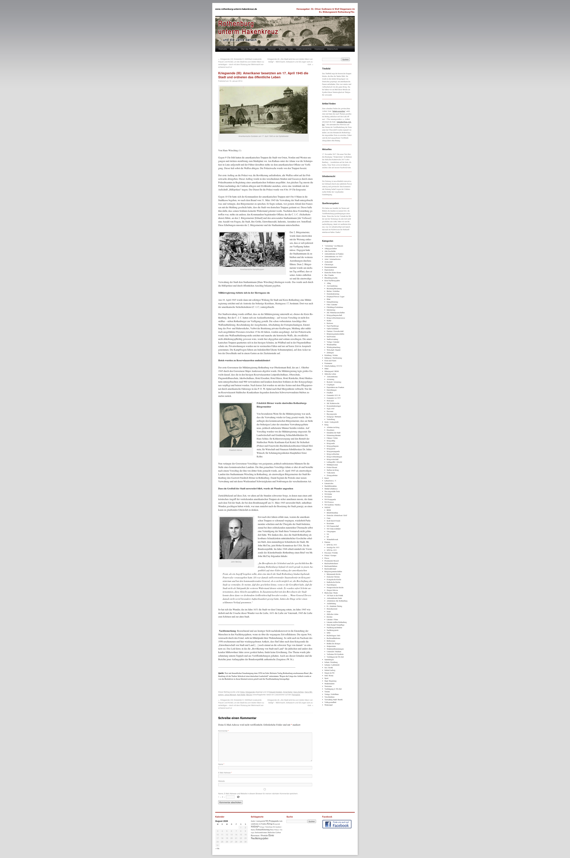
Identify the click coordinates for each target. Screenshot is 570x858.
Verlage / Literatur (333, 342)
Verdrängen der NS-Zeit (335, 657)
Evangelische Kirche (334, 579)
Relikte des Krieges (333, 643)
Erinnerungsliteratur (334, 435)
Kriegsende (250, 692)
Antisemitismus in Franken (333, 254)
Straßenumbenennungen (335, 649)
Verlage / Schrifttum (331, 694)
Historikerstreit (332, 609)
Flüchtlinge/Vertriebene (335, 307)
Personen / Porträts (331, 552)
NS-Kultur (328, 494)
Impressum (319, 48)
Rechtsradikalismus (333, 638)
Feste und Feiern (330, 360)
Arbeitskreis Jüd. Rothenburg (337, 601)
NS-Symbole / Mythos (332, 504)
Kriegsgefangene (333, 446)
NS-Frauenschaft (333, 526)
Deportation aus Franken (335, 387)
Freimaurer (328, 363)
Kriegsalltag (331, 440)
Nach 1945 (330, 408)
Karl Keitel (241, 694)
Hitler (326, 368)
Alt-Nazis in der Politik (335, 595)
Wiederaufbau (332, 344)
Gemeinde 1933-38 (333, 395)
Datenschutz (332, 48)
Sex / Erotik (328, 667)
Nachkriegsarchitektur (334, 627)
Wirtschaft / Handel (333, 350)
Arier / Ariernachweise (332, 259)
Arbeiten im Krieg (333, 427)
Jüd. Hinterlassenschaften (336, 312)
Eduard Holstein (275, 692)
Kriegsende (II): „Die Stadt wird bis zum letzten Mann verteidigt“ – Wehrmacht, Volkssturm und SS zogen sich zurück (290, 62)
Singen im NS (329, 673)
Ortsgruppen (331, 531)
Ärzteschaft (328, 262)
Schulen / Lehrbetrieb (331, 665)
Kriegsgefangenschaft (334, 315)
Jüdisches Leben (330, 374)
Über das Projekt (248, 48)
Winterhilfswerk (332, 539)
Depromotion (329, 270)
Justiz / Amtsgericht (331, 422)
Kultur (329, 320)
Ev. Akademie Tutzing (334, 606)
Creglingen (330, 384)
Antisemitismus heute (334, 598)
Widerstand (328, 705)
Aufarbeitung (331, 603)
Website (221, 781)
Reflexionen (331, 641)
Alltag (329, 283)
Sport (326, 678)
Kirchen (329, 617)
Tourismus (328, 686)
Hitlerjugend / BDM (331, 371)
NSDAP (327, 507)
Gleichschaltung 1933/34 (333, 366)
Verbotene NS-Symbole (335, 654)
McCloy (249, 694)
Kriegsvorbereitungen (334, 456)
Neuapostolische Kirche (335, 587)
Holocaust (330, 400)
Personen (330, 411)
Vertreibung (331, 419)
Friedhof (330, 392)
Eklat (328, 299)
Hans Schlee (298, 692)
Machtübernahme (330, 486)
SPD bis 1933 (332, 550)
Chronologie (328, 264)
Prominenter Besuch (331, 560)
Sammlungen (329, 659)
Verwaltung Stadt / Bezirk (333, 699)
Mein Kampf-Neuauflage (335, 625)
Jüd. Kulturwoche (333, 403)
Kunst (326, 478)
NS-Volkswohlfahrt (334, 528)
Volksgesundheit (330, 702)
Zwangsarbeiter (332, 475)
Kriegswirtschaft (332, 459)
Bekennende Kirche (334, 574)
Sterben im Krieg (333, 470)
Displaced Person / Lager (335, 296)
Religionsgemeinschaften (335, 334)
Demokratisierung (333, 294)
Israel (329, 611)
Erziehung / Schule (331, 355)
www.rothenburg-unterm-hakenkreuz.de (236, 9)
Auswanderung (332, 286)
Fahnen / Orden (332, 438)
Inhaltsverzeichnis (304, 48)
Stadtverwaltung (332, 339)
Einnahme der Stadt (333, 432)
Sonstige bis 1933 (333, 547)
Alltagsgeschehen (330, 248)
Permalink (296, 694)
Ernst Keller (287, 692)
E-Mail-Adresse (225, 772)
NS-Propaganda (330, 499)
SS (328, 536)
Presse (326, 558)
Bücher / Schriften (333, 291)
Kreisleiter (330, 523)
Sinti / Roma (328, 675)
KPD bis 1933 (332, 544)
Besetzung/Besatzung (334, 288)
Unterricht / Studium (334, 651)
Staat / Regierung (330, 681)
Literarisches (328, 483)
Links (290, 48)
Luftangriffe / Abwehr (334, 462)
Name (221, 764)
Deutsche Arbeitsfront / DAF (337, 515)
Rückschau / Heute (331, 593)
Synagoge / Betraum (334, 416)
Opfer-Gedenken (332, 328)
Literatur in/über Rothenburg (337, 622)
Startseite (222, 48)
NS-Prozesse (329, 502)
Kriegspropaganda (333, 451)
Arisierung (330, 379)
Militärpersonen (332, 464)
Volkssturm (331, 472)
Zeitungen (330, 352)
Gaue (328, 518)
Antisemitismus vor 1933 (333, 256)
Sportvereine (331, 336)
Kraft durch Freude (333, 520)
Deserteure (330, 430)
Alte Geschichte (330, 251)
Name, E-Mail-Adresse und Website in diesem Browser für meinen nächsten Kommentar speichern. (258, 793)
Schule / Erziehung (331, 662)
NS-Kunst (328, 496)
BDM (329, 510)
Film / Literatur (332, 304)
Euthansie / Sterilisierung (333, 358)
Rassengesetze (332, 414)
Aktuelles (234, 48)
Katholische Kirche (333, 582)
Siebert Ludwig (329, 670)
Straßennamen (329, 683)
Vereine (327, 691)
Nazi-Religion (332, 585)
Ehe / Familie (329, 275)
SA (328, 534)
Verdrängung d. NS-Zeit (333, 689)
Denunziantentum (330, 267)
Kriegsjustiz (331, 448)
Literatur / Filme (332, 619)
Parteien (327, 542)
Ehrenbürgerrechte (330, 278)
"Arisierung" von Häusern (333, 246)
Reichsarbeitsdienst (331, 563)
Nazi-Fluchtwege (333, 326)
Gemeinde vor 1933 (334, 398)
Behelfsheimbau (332, 512)
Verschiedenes (329, 697)
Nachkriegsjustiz (332, 630)
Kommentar (223, 730)
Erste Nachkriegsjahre (332, 280)
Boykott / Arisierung (334, 382)
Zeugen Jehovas (332, 590)
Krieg (242, 692)
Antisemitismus (332, 376)
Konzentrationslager (334, 406)
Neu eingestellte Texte (332, 491)
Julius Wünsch (230, 694)
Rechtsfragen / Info (333, 635)
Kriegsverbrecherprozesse (336, 318)
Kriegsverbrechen (333, 454)
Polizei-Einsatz (332, 467)
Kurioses (330, 323)
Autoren (282, 48)
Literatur (261, 48)
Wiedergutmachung (333, 347)
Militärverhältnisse (331, 488)
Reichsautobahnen (330, 566)
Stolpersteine (331, 646)
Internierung (331, 310)
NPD (328, 633)
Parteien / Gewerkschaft (335, 331)
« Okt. (217, 848)
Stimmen (272, 48)
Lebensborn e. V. (330, 480)
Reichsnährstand (330, 569)
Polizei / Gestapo (330, 555)
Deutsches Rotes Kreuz (332, 272)
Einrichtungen (332, 390)
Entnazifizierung (332, 302)
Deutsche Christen (333, 577)
